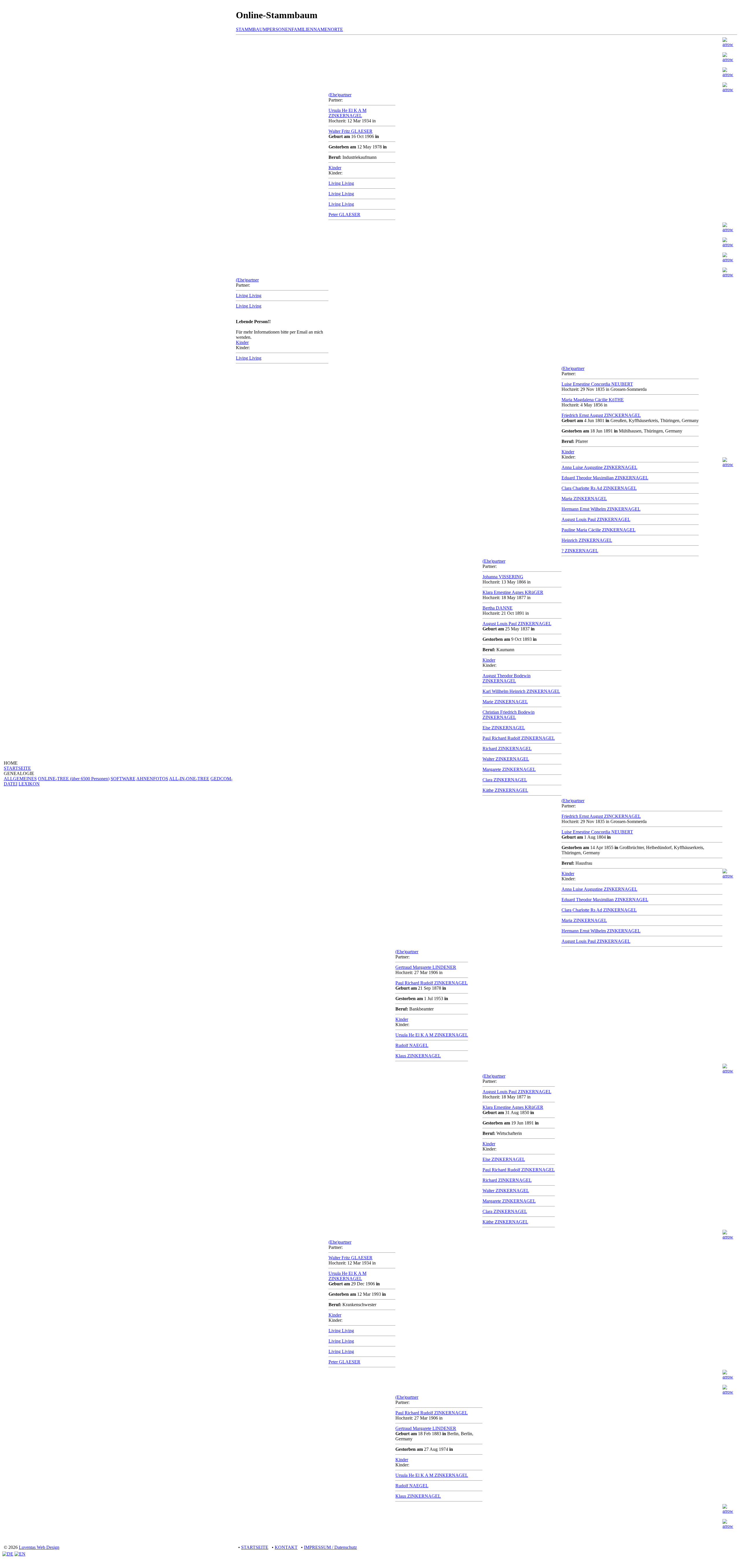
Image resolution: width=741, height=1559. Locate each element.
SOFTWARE (123, 778)
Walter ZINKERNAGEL (506, 759)
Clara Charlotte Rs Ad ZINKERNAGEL (599, 488)
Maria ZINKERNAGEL (584, 498)
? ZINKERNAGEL (580, 550)
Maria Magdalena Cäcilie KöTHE (593, 399)
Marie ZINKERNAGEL (505, 701)
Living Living (341, 183)
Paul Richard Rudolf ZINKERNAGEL (519, 738)
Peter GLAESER (344, 214)
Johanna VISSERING (503, 576)
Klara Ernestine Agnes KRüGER (513, 592)
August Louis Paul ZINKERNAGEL (596, 519)
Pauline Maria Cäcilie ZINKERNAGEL (599, 529)
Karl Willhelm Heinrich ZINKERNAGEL (521, 691)
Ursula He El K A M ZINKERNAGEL (347, 113)
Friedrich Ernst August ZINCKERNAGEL (601, 415)
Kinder (335, 167)
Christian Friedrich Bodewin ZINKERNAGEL (509, 715)
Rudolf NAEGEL (411, 1045)
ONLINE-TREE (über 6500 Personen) (73, 778)
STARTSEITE (17, 768)
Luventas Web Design (39, 1547)
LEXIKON (29, 783)
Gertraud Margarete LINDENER (425, 967)
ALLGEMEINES (20, 778)
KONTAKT (286, 1547)
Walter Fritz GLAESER (351, 131)
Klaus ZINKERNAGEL (418, 1055)
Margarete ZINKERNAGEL (509, 769)
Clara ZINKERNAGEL (505, 779)
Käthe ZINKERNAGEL (505, 790)
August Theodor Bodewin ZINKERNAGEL (507, 678)
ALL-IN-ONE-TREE (189, 778)
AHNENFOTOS (152, 778)
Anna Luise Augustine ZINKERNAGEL (599, 467)
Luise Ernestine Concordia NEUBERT (597, 384)
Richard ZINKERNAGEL (507, 748)
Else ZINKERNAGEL (504, 727)
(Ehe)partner (340, 94)
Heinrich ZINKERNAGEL (587, 540)
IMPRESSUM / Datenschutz (330, 1547)
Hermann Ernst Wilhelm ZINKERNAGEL (601, 509)
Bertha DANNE (498, 607)
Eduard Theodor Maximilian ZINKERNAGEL (605, 477)
